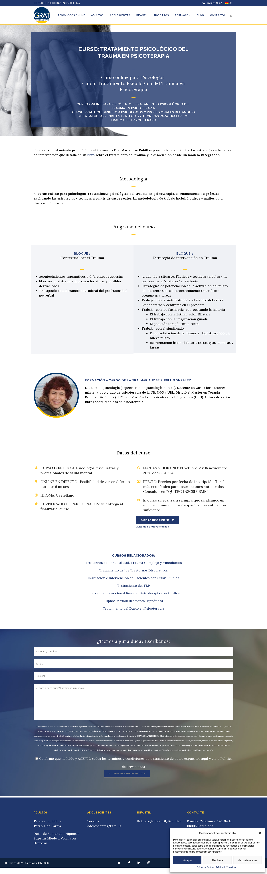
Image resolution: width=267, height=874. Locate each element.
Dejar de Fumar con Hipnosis (56, 833)
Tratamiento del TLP (133, 585)
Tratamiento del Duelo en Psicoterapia (133, 608)
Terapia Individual (48, 821)
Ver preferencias (247, 860)
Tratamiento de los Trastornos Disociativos (133, 570)
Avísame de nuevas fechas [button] (152, 526)
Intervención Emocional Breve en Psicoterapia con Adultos (133, 593)
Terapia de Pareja (47, 826)
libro (91, 155)
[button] (260, 833)
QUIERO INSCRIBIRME (155, 520)
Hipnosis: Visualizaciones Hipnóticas (133, 601)
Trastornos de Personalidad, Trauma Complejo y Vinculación (133, 563)
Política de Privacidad (226, 867)
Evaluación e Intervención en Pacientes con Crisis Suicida (133, 578)
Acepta (187, 860)
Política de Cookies (205, 867)
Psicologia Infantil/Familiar (159, 821)
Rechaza (217, 860)
